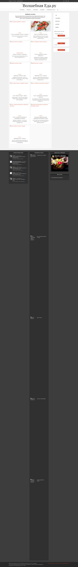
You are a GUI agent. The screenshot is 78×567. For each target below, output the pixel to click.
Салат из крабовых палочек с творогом (20, 34)
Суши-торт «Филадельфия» (41, 398)
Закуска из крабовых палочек (40, 34)
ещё (22, 164)
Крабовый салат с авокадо (20, 138)
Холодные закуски (20, 52)
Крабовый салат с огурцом (41, 75)
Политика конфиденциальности (64, 563)
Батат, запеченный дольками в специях (41, 237)
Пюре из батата (39, 317)
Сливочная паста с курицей (41, 155)
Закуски (19, 74)
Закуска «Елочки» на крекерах (20, 54)
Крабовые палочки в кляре (20, 75)
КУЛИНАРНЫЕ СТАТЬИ (51, 9)
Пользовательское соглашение (53, 563)
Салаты (19, 32)
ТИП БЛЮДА (22, 9)
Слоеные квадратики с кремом (40, 480)
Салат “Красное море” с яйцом (20, 95)
